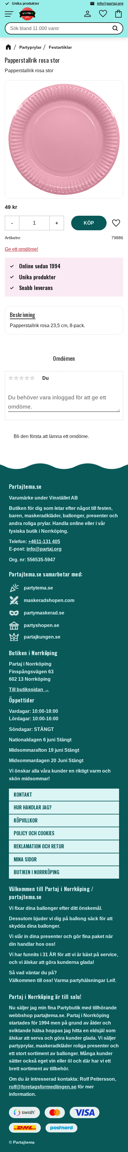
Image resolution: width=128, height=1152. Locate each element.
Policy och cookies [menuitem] (34, 833)
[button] (9, 14)
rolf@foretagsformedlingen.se (43, 1086)
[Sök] (115, 28)
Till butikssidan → (29, 689)
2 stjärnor (16, 378)
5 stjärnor (32, 378)
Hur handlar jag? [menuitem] (32, 807)
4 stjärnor (26, 378)
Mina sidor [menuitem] (25, 859)
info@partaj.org (110, 3)
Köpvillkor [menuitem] (26, 820)
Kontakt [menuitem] (23, 794)
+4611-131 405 (44, 541)
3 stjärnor (21, 378)
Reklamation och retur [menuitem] (39, 846)
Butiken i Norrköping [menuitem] (36, 872)
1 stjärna (10, 378)
